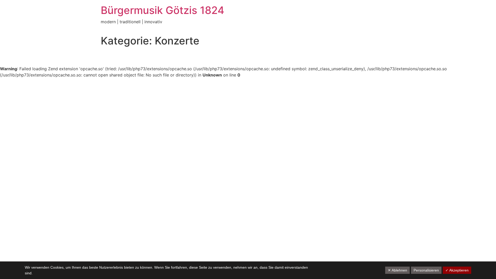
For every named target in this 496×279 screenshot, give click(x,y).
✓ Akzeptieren (457, 270)
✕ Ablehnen (397, 270)
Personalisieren (426, 270)
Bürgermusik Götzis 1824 (162, 10)
